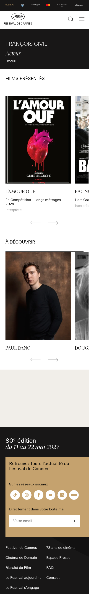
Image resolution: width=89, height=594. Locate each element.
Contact (53, 578)
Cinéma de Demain (21, 558)
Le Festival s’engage (22, 588)
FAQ (50, 568)
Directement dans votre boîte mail (37, 509)
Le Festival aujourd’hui (23, 578)
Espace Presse (58, 558)
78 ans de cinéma (61, 548)
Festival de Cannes (21, 548)
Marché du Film (18, 568)
